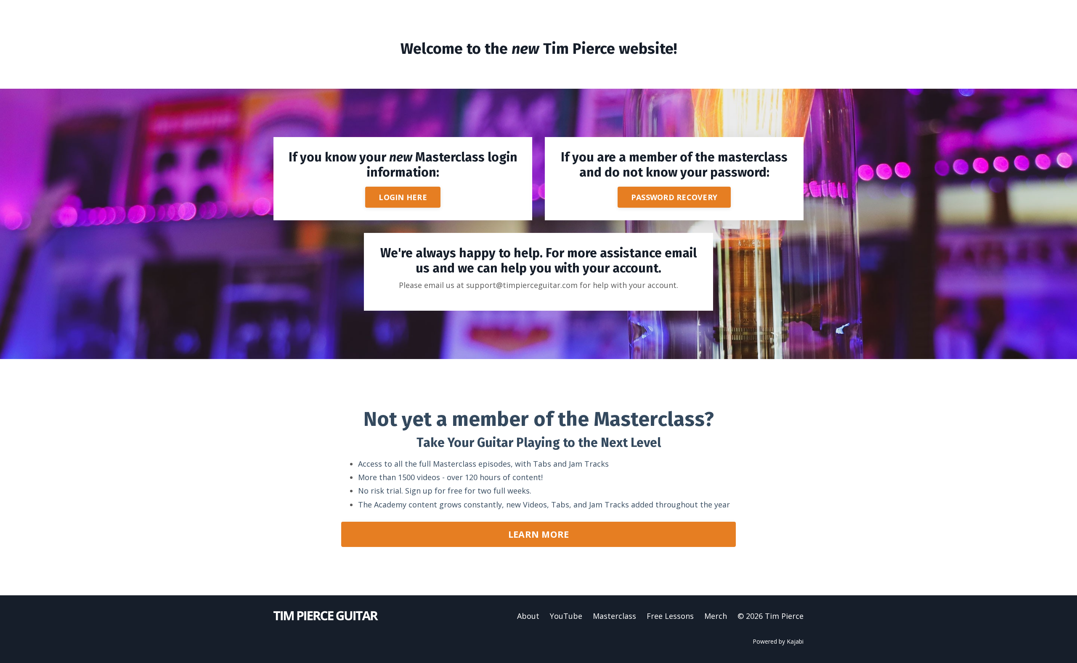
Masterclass (614, 616)
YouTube (566, 616)
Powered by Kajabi (778, 641)
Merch (715, 616)
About (528, 616)
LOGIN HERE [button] (403, 197)
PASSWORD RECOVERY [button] (674, 197)
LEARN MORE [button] (538, 534)
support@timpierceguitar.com (522, 285)
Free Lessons (670, 616)
